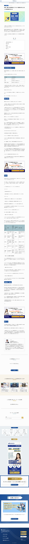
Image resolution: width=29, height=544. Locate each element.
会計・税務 (5, 433)
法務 (11, 433)
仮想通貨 (24, 429)
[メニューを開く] (1, 1)
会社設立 (5, 432)
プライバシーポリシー (23, 540)
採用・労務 (24, 432)
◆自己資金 (7, 43)
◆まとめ (7, 48)
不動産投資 (11, 429)
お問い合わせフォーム (6, 540)
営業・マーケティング (17, 433)
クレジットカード (18, 429)
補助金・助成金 (18, 432)
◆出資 (7, 45)
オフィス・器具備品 (24, 433)
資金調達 (6, 5)
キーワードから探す (6, 538)
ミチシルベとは (5, 534)
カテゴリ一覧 (5, 536)
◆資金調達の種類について (9, 42)
